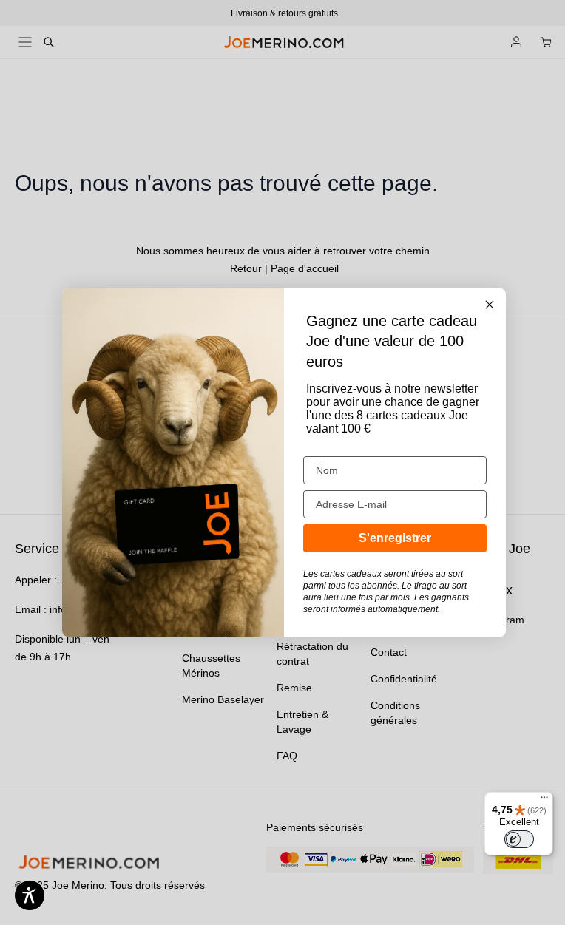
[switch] (519, 839)
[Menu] (544, 801)
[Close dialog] (489, 305)
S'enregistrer (395, 538)
